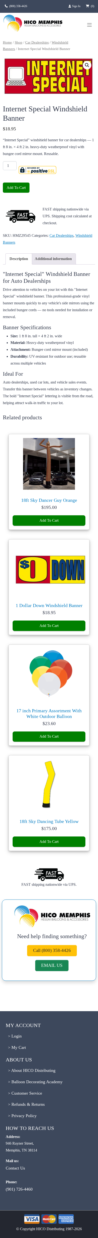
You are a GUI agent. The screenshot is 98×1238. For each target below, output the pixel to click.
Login (16, 1036)
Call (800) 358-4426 (52, 950)
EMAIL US (52, 965)
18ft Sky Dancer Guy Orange (49, 500)
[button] (87, 65)
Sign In (76, 6)
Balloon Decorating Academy (36, 1081)
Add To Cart (16, 188)
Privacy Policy (23, 1115)
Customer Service (26, 1093)
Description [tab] (19, 259)
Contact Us (15, 1168)
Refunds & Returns (27, 1104)
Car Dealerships (37, 42)
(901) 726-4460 (19, 1189)
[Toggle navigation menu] (89, 25)
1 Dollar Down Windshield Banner (49, 605)
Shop (18, 42)
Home (7, 42)
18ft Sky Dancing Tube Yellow (49, 821)
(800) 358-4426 (18, 6)
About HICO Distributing (32, 1070)
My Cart (18, 1047)
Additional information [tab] (53, 259)
